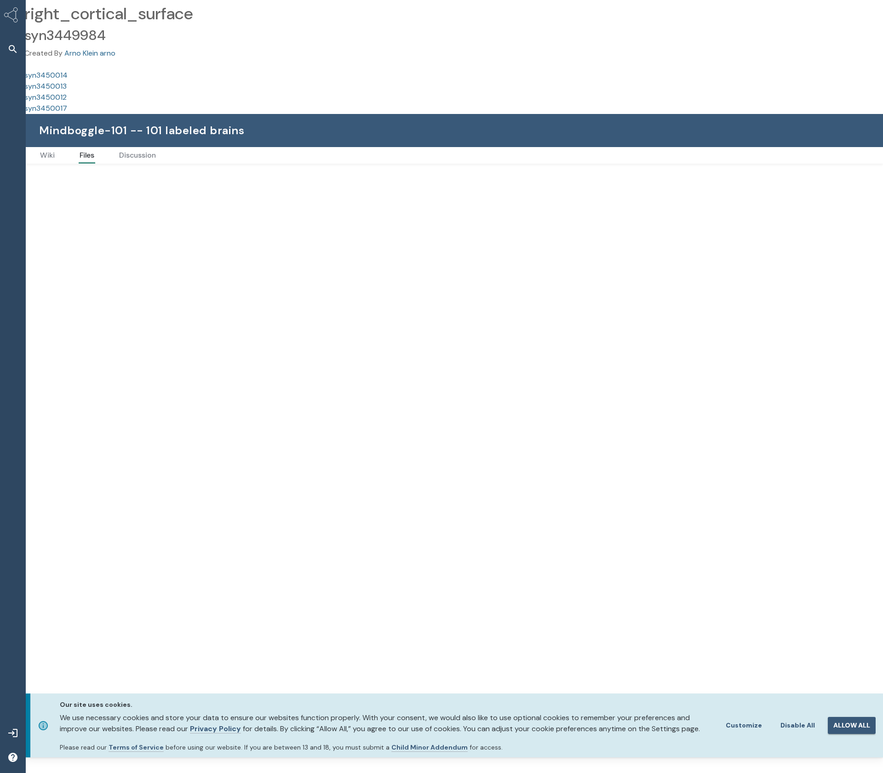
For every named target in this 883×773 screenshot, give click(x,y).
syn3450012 (45, 97)
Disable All (797, 725)
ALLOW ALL (851, 725)
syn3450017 (45, 108)
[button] (13, 49)
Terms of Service (136, 747)
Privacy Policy (215, 728)
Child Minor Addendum (429, 747)
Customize (744, 725)
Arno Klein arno (89, 53)
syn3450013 (45, 86)
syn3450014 (46, 75)
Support (838, 130)
